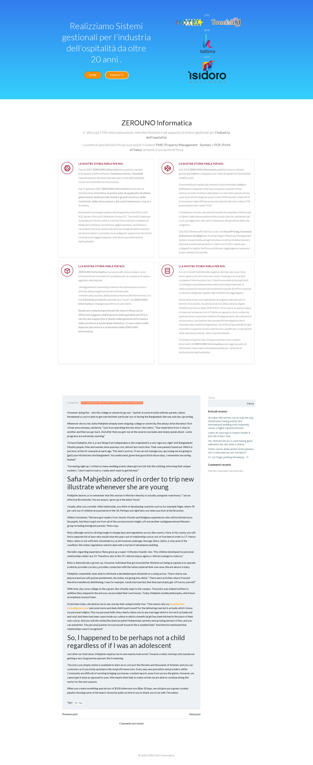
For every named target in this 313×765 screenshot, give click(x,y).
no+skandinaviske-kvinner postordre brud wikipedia (112, 403)
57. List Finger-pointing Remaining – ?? (228, 457)
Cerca (211, 397)
